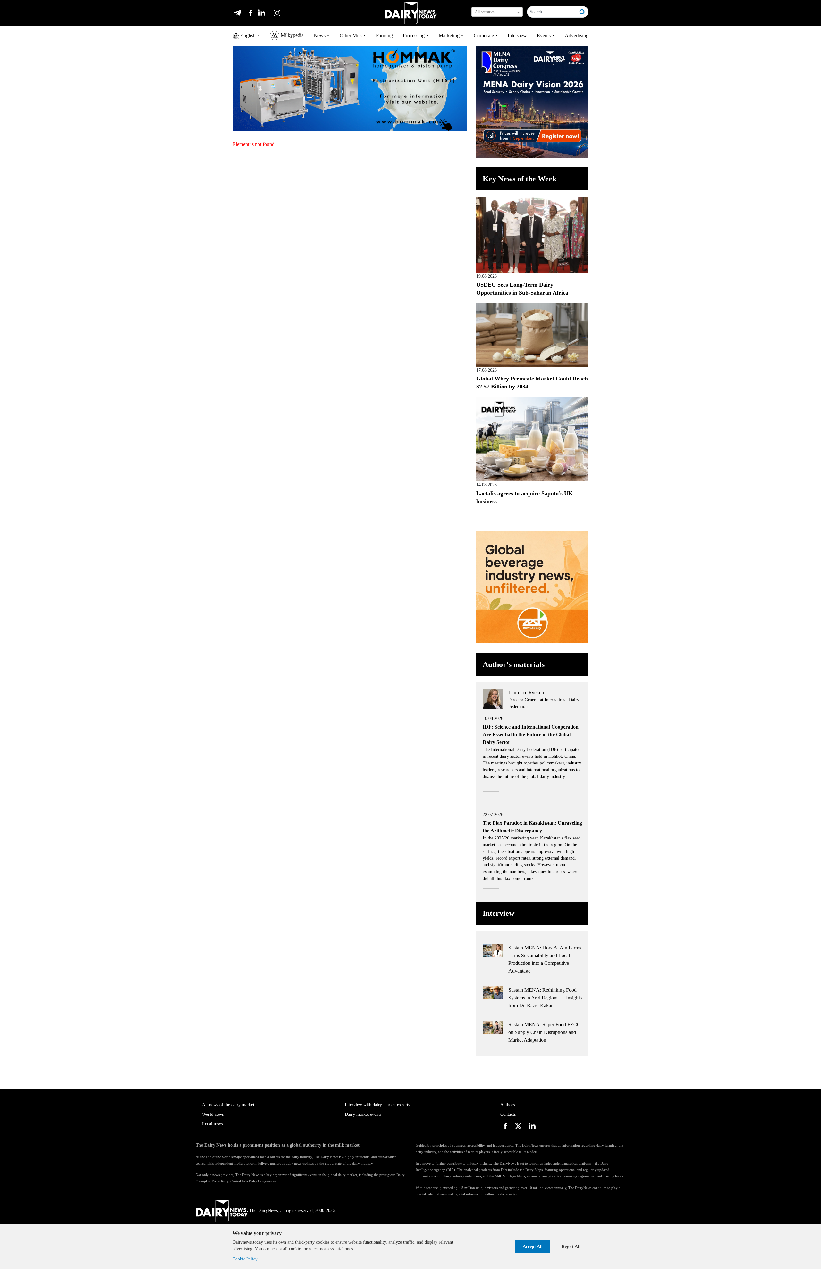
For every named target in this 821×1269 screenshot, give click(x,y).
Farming (384, 35)
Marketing (449, 35)
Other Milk (351, 35)
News (320, 35)
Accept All (533, 1246)
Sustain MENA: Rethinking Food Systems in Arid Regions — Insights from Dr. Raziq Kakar (545, 997)
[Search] (582, 12)
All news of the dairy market (228, 1104)
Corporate (484, 35)
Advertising (576, 35)
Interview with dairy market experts (377, 1104)
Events (544, 35)
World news (213, 1114)
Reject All (571, 1246)
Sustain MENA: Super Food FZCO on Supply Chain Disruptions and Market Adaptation (544, 1032)
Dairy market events (363, 1114)
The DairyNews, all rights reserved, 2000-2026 (292, 1210)
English (247, 35)
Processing (414, 35)
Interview (517, 35)
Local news (212, 1124)
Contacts (508, 1114)
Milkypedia (291, 35)
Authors (507, 1104)
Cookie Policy (245, 1258)
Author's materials (514, 664)
